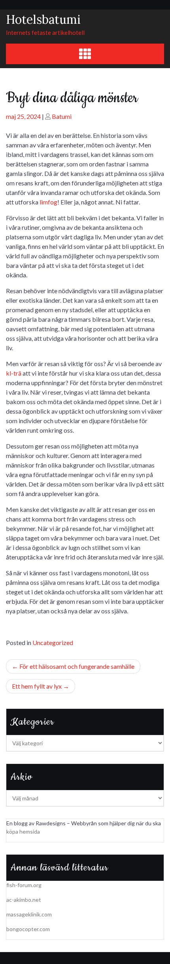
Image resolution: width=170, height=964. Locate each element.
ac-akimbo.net (23, 899)
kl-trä (13, 373)
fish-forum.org (24, 885)
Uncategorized (52, 642)
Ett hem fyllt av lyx (37, 686)
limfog (48, 202)
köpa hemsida (23, 831)
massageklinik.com (29, 914)
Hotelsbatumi (43, 19)
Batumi (62, 116)
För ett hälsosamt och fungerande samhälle (76, 666)
